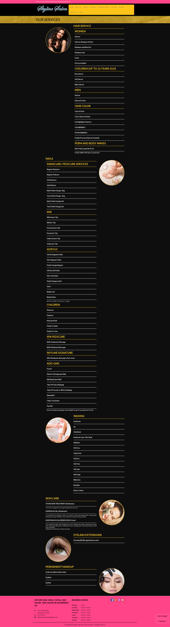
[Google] (115, 600)
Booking (93, 7)
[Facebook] (112, 600)
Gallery (121, 7)
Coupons (114, 7)
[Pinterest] (122, 600)
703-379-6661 (162, 616)
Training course (103, 7)
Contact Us (73, 12)
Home (71, 7)
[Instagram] (119, 600)
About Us (78, 7)
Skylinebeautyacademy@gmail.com (47, 617)
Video (81, 12)
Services (86, 7)
